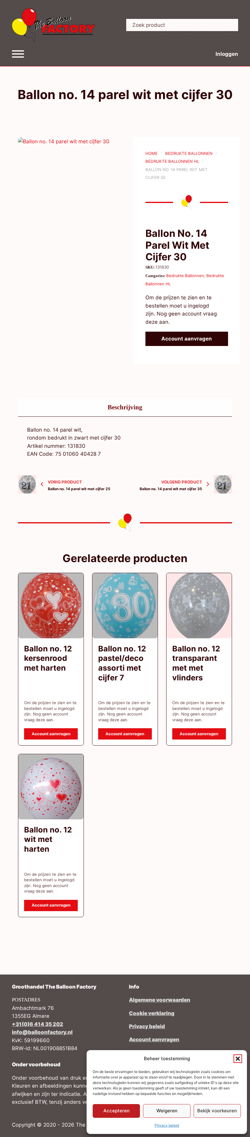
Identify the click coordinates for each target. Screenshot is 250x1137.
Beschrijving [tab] (125, 407)
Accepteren (116, 1111)
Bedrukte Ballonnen (188, 153)
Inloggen (227, 54)
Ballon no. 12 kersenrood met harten (48, 658)
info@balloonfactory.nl (42, 1032)
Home (151, 153)
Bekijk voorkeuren (217, 1111)
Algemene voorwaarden (159, 1000)
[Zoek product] (229, 25)
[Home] (53, 25)
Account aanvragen (186, 339)
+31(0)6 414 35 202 (37, 1024)
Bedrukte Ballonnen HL (172, 161)
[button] (238, 1059)
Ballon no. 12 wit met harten (48, 839)
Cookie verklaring (151, 1013)
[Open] (18, 54)
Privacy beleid (167, 1125)
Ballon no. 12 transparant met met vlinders (196, 663)
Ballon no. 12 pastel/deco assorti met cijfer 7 (122, 663)
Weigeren (166, 1111)
